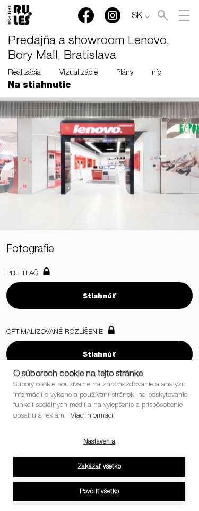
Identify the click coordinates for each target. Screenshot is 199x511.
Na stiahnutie (39, 86)
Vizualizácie (78, 73)
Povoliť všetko (99, 492)
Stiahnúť (99, 296)
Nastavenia (99, 442)
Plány (124, 73)
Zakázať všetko (99, 467)
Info (155, 73)
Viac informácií (93, 416)
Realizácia (24, 73)
